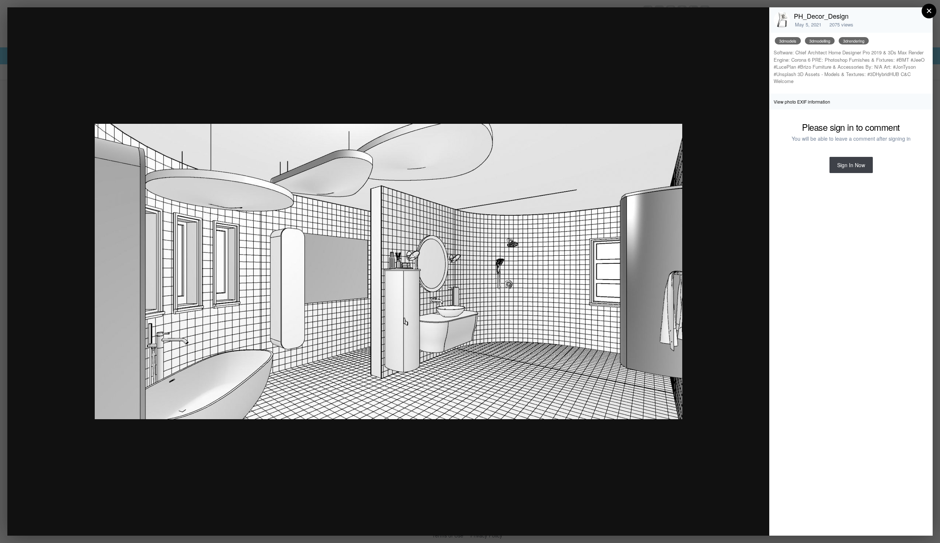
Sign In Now (851, 165)
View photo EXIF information (802, 101)
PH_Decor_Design (821, 16)
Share (745, 522)
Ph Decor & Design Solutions (87, 27)
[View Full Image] (756, 21)
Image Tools (695, 522)
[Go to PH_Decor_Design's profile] (782, 20)
